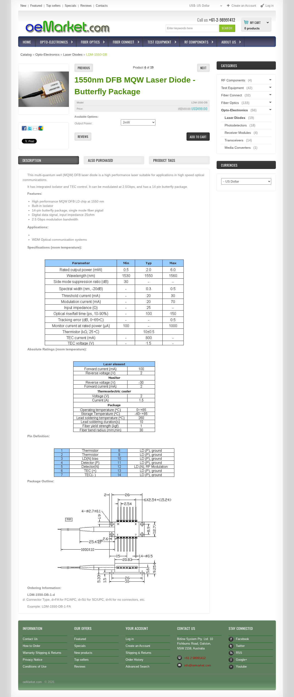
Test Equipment (157, 42)
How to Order (31, 646)
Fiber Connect (121, 42)
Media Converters (238, 147)
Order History (134, 659)
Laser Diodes (72, 54)
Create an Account (138, 646)
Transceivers (234, 140)
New (23, 5)
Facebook (242, 639)
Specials (70, 5)
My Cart (255, 22)
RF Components (194, 42)
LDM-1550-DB (96, 54)
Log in (130, 639)
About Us (226, 42)
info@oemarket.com (197, 665)
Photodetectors (236, 125)
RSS (239, 652)
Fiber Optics (88, 42)
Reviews (86, 5)
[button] (227, 28)
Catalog (26, 54)
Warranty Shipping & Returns (42, 652)
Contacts (102, 5)
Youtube (241, 666)
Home (27, 42)
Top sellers (53, 5)
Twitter (240, 646)
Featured (36, 5)
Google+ (241, 659)
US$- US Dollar (199, 5)
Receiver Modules (238, 132)
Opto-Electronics (52, 42)
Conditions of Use (34, 666)
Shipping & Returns (138, 652)
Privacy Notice (32, 659)
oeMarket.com (32, 682)
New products (83, 652)
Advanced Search (137, 666)
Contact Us (30, 639)
